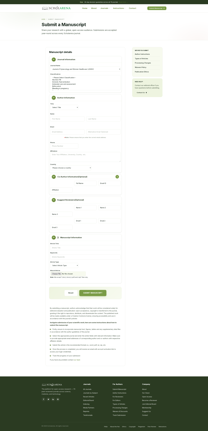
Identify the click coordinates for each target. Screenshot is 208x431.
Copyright (132, 426)
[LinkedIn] (53, 399)
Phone (52, 142)
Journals (104, 8)
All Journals (87, 389)
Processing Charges (143, 63)
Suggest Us (146, 411)
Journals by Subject (90, 393)
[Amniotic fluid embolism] (85, 82)
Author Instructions (142, 54)
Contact (132, 8)
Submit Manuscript (155, 8)
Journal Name (55, 65)
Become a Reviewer (149, 400)
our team (77, 360)
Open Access (147, 397)
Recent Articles (88, 397)
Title (52, 104)
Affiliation (53, 151)
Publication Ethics (142, 72)
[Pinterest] (58, 399)
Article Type (54, 262)
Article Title (54, 243)
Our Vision (146, 393)
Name (52, 114)
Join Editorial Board (149, 404)
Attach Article (55, 270)
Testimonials (88, 415)
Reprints (86, 411)
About (94, 8)
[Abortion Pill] (85, 80)
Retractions (162, 426)
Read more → (123, 2)
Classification (55, 74)
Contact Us (141, 92)
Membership (146, 408)
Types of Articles (141, 59)
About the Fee (115, 426)
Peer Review (152, 426)
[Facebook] (44, 399)
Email (52, 127)
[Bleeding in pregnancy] (85, 88)
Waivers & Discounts (120, 411)
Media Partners (88, 408)
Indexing (86, 404)
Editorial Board (88, 400)
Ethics (124, 426)
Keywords (53, 253)
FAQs (106, 426)
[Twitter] (48, 399)
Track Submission (119, 415)
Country (53, 164)
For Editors (116, 400)
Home (84, 8)
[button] (85, 157)
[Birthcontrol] (85, 86)
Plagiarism (141, 426)
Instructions (118, 8)
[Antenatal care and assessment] (85, 84)
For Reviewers (118, 397)
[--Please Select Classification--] (85, 78)
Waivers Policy (140, 67)
